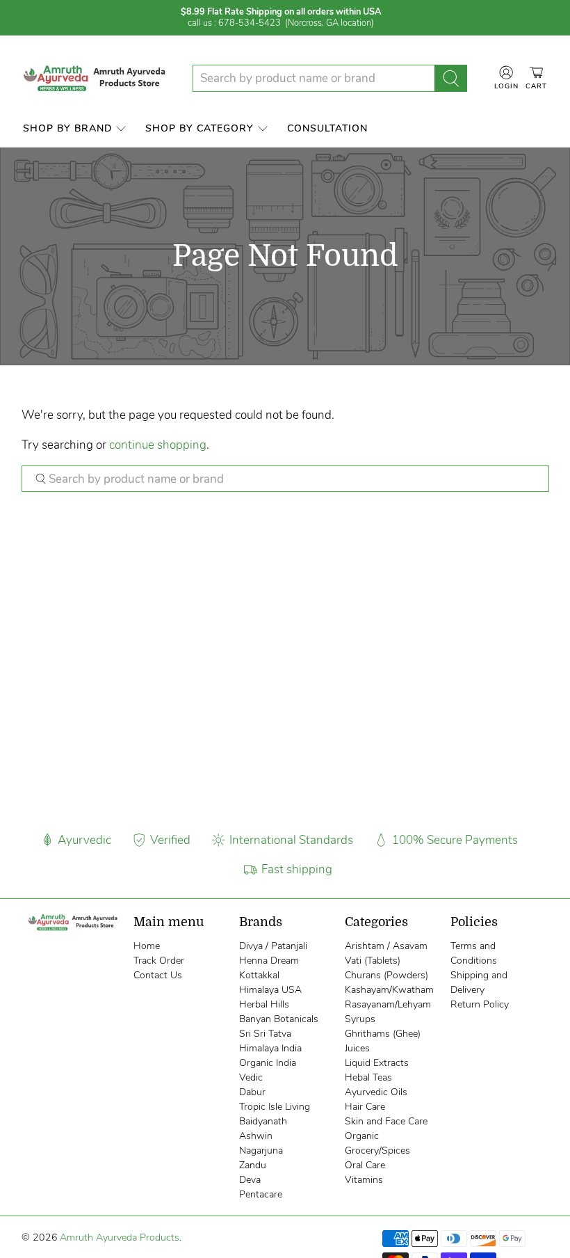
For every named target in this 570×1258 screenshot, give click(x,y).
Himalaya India (270, 1048)
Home (146, 946)
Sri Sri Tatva (265, 1033)
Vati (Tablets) (372, 960)
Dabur (252, 1092)
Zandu (252, 1165)
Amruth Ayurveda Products (119, 1237)
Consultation (327, 128)
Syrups (360, 1019)
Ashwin (255, 1135)
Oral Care (365, 1165)
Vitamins (364, 1179)
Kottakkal (259, 975)
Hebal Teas (368, 1077)
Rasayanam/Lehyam (388, 1004)
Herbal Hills (264, 1004)
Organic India (267, 1062)
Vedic (251, 1077)
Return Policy (479, 1004)
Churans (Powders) (386, 975)
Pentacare (260, 1194)
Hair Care (365, 1106)
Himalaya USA (270, 989)
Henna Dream (269, 960)
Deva (250, 1179)
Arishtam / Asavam (386, 946)
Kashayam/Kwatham (389, 989)
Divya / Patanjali (273, 946)
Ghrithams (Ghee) (383, 1033)
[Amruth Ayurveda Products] (96, 78)
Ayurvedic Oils (376, 1092)
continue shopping (157, 445)
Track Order (158, 960)
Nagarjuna (261, 1150)
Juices (357, 1048)
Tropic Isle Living (274, 1106)
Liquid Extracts (377, 1062)
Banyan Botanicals (278, 1019)
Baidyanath (263, 1121)
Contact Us (157, 975)
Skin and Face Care (386, 1121)
